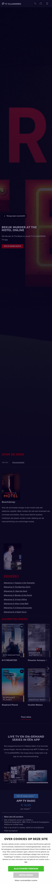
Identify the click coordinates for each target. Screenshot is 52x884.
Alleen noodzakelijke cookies (26, 880)
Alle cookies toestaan (26, 868)
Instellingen (26, 875)
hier (25, 862)
